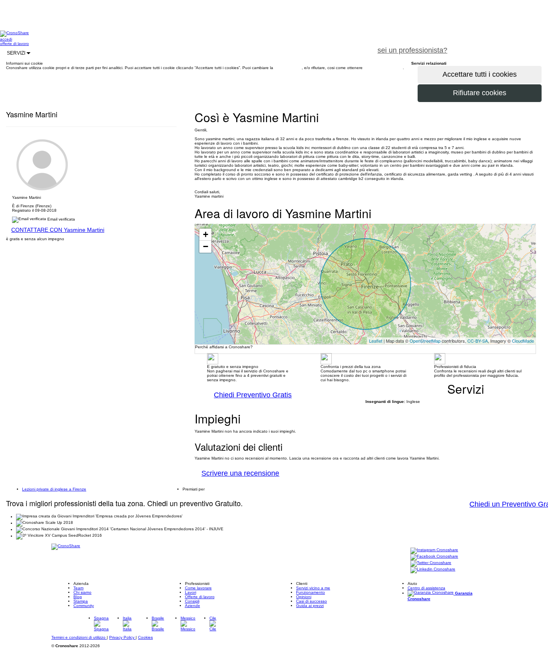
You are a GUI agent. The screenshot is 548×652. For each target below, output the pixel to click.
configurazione (288, 67)
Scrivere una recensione (240, 473)
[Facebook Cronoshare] (434, 557)
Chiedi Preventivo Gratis (253, 395)
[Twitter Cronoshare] (430, 563)
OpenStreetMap (425, 340)
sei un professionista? (412, 50)
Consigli (192, 601)
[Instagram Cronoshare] (434, 550)
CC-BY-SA (477, 340)
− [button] (205, 246)
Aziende (192, 605)
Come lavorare (198, 588)
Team (78, 588)
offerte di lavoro (14, 43)
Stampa (80, 601)
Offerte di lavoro (200, 597)
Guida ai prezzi (310, 605)
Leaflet (375, 340)
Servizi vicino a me (313, 588)
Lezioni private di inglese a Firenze (54, 489)
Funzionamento (310, 592)
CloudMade (523, 340)
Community (83, 605)
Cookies (145, 637)
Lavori (190, 592)
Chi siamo (82, 592)
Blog (77, 597)
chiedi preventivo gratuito (501, 46)
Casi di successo (311, 601)
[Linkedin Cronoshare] (432, 570)
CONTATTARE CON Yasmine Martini (57, 230)
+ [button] (205, 234)
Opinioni (303, 597)
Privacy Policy (122, 637)
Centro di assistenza (426, 588)
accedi (6, 39)
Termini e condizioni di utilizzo (79, 637)
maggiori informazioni (383, 67)
